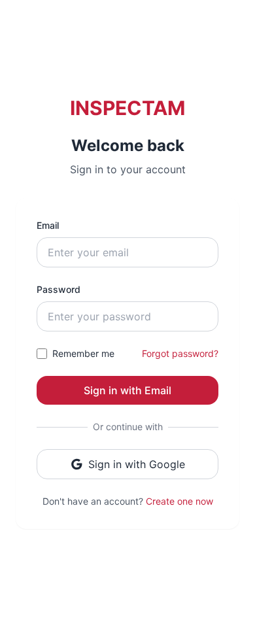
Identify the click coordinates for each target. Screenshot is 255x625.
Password (58, 289)
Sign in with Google (136, 464)
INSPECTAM (127, 108)
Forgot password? (180, 353)
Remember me (83, 353)
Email (48, 225)
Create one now (179, 501)
